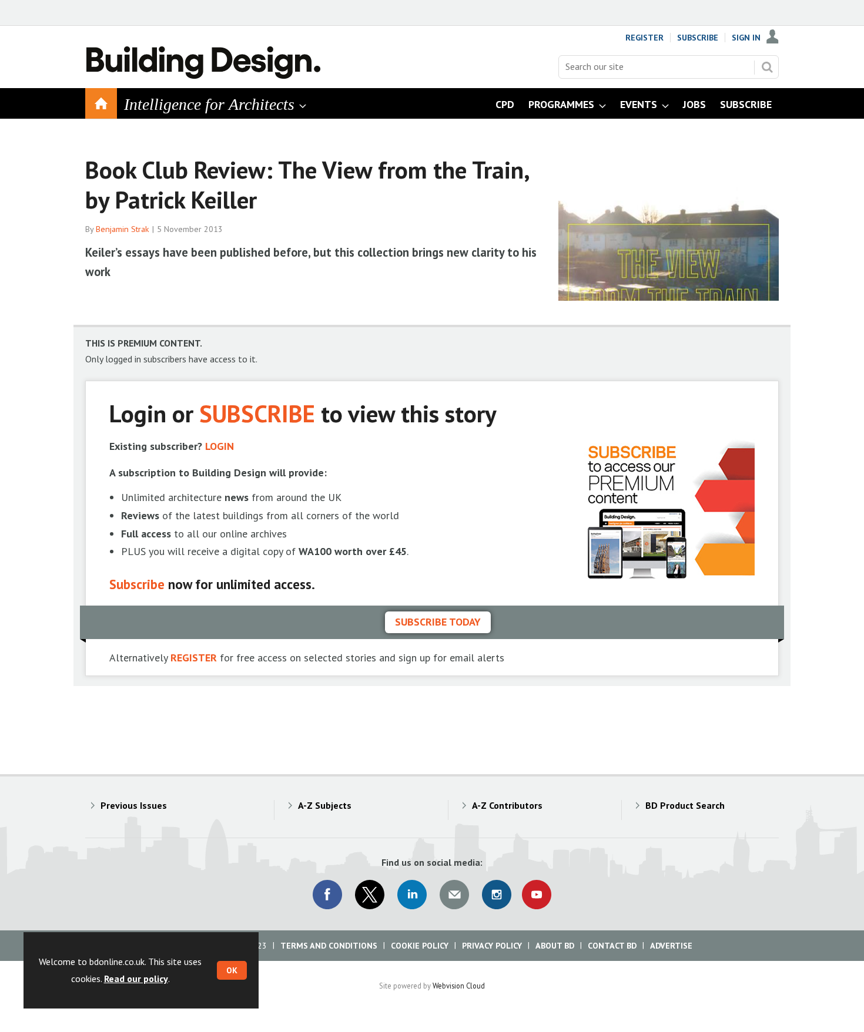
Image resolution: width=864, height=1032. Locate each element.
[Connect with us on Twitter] (369, 894)
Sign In (746, 37)
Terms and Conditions (328, 945)
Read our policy (136, 978)
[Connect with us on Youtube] (536, 894)
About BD (554, 945)
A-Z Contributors (507, 805)
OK (231, 970)
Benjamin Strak (122, 229)
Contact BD (612, 945)
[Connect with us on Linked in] (412, 894)
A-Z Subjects (324, 805)
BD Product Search (685, 805)
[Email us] (454, 894)
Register (644, 37)
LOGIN (219, 446)
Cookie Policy (419, 945)
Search (767, 67)
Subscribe (697, 37)
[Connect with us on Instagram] (496, 894)
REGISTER (193, 657)
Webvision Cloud (459, 985)
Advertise (671, 945)
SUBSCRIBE (257, 413)
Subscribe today (438, 621)
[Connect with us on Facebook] (327, 894)
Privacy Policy (492, 945)
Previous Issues (134, 805)
